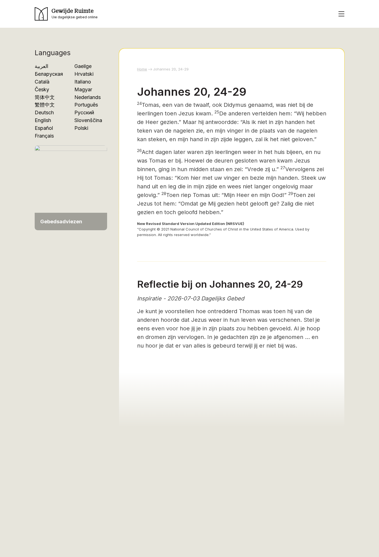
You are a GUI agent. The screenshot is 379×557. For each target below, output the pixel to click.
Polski (81, 128)
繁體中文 (45, 105)
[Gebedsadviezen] (71, 185)
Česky (42, 89)
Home (142, 69)
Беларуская (49, 74)
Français (44, 136)
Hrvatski (84, 74)
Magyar (83, 89)
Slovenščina (88, 120)
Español (44, 128)
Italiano (82, 82)
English (43, 120)
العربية (41, 66)
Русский (84, 112)
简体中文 (45, 97)
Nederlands (87, 97)
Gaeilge (83, 66)
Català (42, 82)
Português (86, 105)
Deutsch (44, 112)
